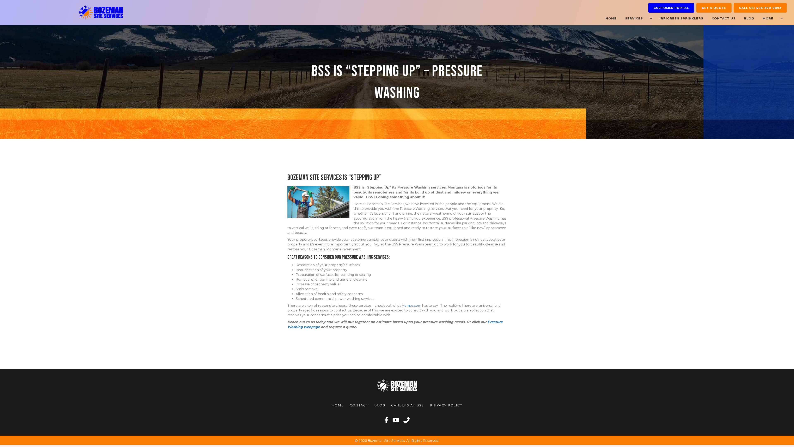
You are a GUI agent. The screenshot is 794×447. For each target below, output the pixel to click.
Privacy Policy (446, 405)
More (768, 18)
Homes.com (411, 306)
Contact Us (723, 18)
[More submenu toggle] (781, 18)
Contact (359, 405)
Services (634, 18)
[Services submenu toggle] (651, 18)
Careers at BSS (407, 405)
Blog (749, 18)
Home (611, 18)
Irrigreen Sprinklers (681, 18)
